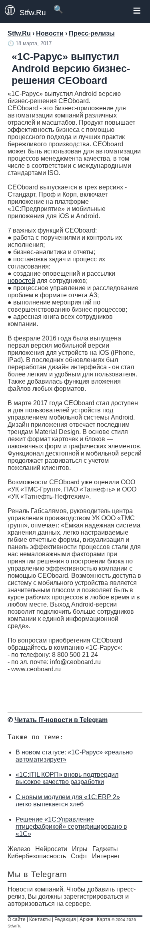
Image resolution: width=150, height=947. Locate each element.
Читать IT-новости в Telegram (61, 719)
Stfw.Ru (33, 12)
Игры (80, 849)
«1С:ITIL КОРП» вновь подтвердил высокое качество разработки (67, 778)
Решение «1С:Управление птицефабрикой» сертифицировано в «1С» (71, 826)
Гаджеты (105, 849)
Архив (86, 919)
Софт (79, 856)
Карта (103, 919)
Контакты (40, 919)
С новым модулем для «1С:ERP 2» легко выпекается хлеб (68, 801)
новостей (21, 280)
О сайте (17, 919)
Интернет (106, 856)
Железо (19, 849)
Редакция (65, 919)
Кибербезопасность (37, 856)
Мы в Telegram (37, 874)
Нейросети (51, 849)
